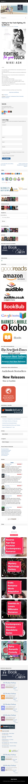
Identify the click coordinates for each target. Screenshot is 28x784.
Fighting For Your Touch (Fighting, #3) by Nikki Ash (13, 24)
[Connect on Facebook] (5, 111)
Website (3, 146)
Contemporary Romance (6, 450)
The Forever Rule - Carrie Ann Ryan (9, 745)
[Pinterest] (9, 173)
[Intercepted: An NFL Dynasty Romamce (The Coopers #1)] (13, 209)
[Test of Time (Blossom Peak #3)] (5, 201)
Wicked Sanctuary (8, 495)
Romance (7, 97)
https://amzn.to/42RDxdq (14, 92)
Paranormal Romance (5, 451)
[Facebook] (2, 173)
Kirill (5, 474)
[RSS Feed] (21, 173)
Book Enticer (14, 779)
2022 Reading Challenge (9, 693)
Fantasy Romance (4, 452)
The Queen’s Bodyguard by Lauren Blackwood (11, 418)
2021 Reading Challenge (9, 683)
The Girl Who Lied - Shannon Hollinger (9, 742)
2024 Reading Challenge (9, 715)
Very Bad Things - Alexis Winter (8, 733)
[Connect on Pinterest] (9, 111)
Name (3, 137)
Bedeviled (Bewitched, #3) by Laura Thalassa (11, 425)
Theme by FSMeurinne (21, 781)
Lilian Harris (8, 475)
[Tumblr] (10, 173)
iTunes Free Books (5, 731)
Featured (6, 94)
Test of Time (7, 485)
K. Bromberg (8, 465)
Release (3, 97)
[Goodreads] (14, 173)
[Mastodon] (16, 173)
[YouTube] (7, 173)
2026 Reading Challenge (9, 765)
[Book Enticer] (14, 14)
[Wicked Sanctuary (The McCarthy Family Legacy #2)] (8, 201)
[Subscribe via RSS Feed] (2, 111)
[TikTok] (17, 173)
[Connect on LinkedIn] (2, 113)
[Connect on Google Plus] (11, 111)
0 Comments (16, 26)
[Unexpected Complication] (8, 209)
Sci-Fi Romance (4, 455)
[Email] (19, 173)
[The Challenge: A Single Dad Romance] (2, 232)
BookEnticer (4, 26)
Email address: (4, 215)
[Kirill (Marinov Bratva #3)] (11, 200)
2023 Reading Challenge (9, 704)
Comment (4, 124)
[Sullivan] (2, 209)
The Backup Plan (8, 464)
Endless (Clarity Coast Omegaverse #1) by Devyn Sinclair (22, 165)
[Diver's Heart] (11, 209)
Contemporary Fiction (15, 96)
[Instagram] (5, 173)
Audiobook (8, 96)
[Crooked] (16, 209)
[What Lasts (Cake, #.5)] (16, 200)
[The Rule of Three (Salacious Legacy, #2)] (13, 200)
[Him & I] (16, 231)
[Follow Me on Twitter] (7, 111)
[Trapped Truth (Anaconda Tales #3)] (5, 232)
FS (6, 684)
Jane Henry (8, 497)
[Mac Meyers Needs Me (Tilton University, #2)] (8, 231)
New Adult (21, 96)
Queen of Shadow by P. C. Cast (8, 427)
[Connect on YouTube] (5, 113)
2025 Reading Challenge (9, 755)
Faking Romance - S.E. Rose (7, 739)
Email (3, 142)
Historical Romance (5, 454)
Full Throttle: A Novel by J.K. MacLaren (9, 421)
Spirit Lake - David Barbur (7, 736)
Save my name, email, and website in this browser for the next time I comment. (13, 153)
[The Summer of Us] (5, 209)
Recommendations (5, 449)
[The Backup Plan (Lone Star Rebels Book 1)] (2, 200)
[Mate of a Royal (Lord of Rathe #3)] (13, 231)
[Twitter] (3, 173)
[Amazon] (12, 173)
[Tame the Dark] (11, 231)
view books (16, 690)
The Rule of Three (8, 507)
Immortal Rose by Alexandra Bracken (9, 423)
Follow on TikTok (14, 535)
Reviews (12, 462)
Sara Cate (7, 508)
